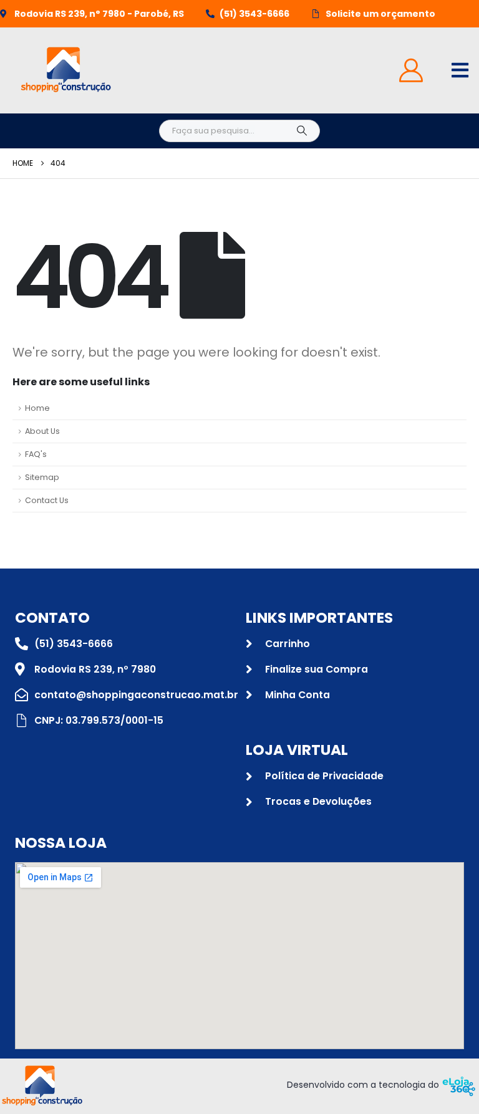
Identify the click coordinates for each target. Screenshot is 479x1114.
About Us (42, 431)
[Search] (301, 131)
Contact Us (47, 500)
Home (37, 408)
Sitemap (42, 477)
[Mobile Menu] (460, 70)
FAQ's (36, 454)
